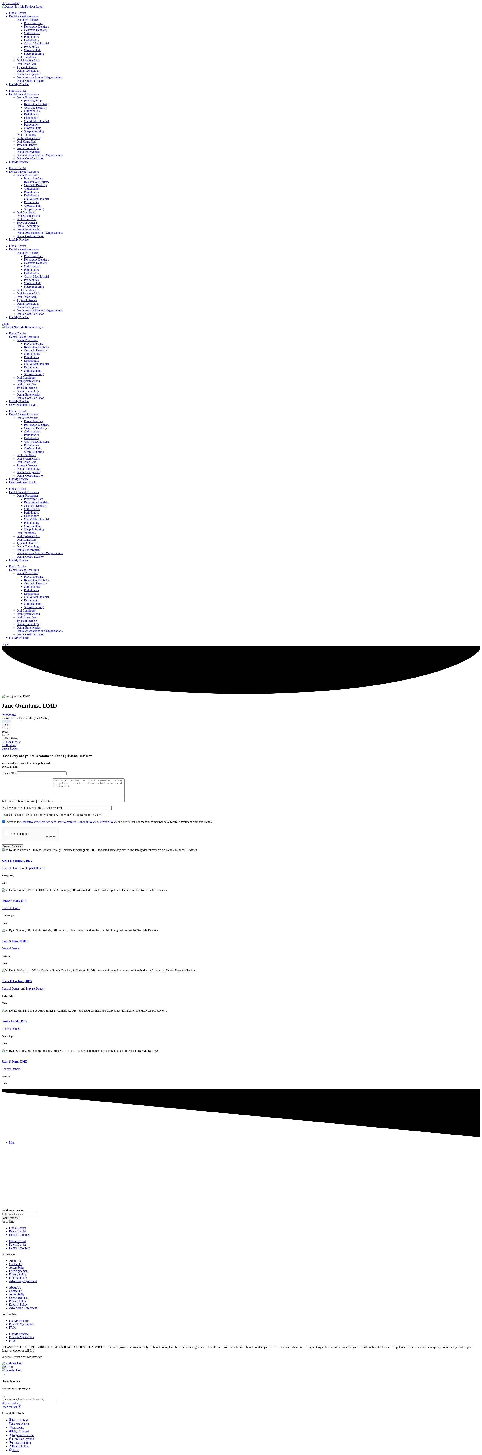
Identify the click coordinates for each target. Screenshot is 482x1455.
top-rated (7, 853)
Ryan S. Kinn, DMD (14, 941)
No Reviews (9, 745)
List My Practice (19, 84)
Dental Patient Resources (24, 16)
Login (5, 323)
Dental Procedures (27, 19)
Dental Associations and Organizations (40, 77)
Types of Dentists (27, 67)
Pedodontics (31, 46)
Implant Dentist (35, 868)
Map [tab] (11, 1142)
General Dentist (11, 868)
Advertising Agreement (23, 1281)
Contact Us (15, 1264)
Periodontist (9, 714)
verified (6, 721)
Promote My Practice (21, 1324)
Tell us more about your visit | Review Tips (27, 801)
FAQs (12, 1327)
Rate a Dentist (17, 1231)
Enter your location (13, 1210)
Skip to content (10, 3)
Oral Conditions (26, 57)
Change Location (12, 1399)
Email (5, 814)
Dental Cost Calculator (30, 80)
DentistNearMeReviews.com (38, 821)
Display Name (10, 807)
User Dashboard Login (22, 404)
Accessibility (16, 1267)
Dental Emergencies (28, 74)
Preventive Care (33, 23)
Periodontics (31, 36)
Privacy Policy (108, 821)
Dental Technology (28, 70)
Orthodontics (32, 33)
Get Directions (11, 1218)
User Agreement (66, 821)
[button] (8, 1221)
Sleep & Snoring (34, 53)
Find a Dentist (17, 13)
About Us (15, 1260)
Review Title (9, 773)
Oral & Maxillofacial (36, 43)
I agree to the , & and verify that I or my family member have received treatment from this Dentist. (109, 821)
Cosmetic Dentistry (35, 29)
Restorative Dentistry (36, 26)
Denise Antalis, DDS (14, 900)
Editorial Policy (87, 821)
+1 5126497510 (11, 741)
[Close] (3, 1374)
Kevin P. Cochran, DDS (17, 860)
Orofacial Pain (32, 50)
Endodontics (31, 40)
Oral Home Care (26, 63)
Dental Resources (19, 1234)
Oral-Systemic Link (28, 60)
